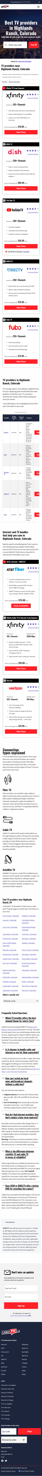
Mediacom (25, 1344)
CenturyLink (5, 1352)
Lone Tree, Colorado (10, 927)
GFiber (3, 1374)
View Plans (27, 132)
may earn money (15, 2)
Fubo (5, 514)
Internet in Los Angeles (8, 1385)
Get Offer (26, 252)
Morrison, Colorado (29, 990)
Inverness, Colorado (29, 934)
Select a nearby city (11, 994)
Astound (4, 1344)
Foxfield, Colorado (9, 981)
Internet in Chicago (7, 1400)
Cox (2, 1356)
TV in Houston (5, 1415)
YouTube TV (6, 473)
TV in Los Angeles (6, 1404)
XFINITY (6, 432)
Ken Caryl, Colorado (10, 963)
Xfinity (24, 1374)
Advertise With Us (6, 1454)
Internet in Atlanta (7, 1393)
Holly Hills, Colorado (10, 977)
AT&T (3, 1348)
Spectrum (25, 1356)
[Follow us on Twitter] (6, 1462)
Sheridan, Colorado (29, 954)
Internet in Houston (7, 1396)
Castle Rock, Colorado (11, 986)
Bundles (28, 61)
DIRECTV (6, 494)
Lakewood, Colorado (10, 990)
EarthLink (4, 1367)
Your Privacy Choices (27, 1471)
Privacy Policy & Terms (8, 1471)
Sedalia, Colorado (28, 943)
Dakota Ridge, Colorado (30, 977)
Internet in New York (7, 1389)
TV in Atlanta (5, 1411)
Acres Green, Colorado (11, 916)
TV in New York (5, 1408)
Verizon (24, 1367)
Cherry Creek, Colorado (30, 950)
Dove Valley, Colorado (29, 959)
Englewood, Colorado (10, 954)
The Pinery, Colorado (29, 986)
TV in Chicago (5, 1419)
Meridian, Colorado (29, 938)
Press (3, 1457)
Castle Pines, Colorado (11, 959)
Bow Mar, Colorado (9, 950)
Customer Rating (32, 98)
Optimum (25, 1348)
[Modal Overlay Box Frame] (21, 1292)
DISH (5, 455)
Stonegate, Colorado (29, 970)
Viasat (24, 1371)
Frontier (3, 1371)
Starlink (24, 1359)
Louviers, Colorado (9, 920)
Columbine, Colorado (10, 934)
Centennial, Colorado (10, 938)
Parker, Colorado (28, 981)
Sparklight (25, 1352)
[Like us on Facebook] (2, 1462)
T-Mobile (24, 1363)
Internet (21, 61)
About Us (4, 1451)
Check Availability (21, 605)
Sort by (4, 82)
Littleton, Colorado (29, 916)
